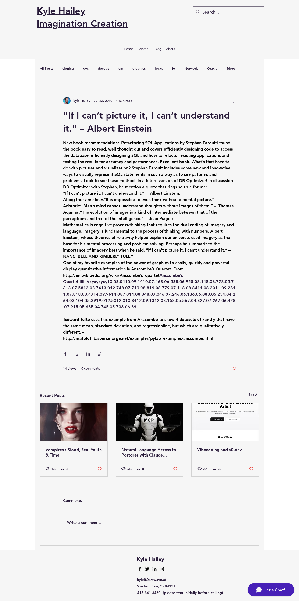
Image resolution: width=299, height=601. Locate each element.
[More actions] (233, 101)
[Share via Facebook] (65, 354)
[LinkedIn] (154, 569)
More (231, 68)
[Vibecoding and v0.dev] (225, 422)
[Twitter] (147, 569)
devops (103, 68)
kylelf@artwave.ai (151, 579)
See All (254, 394)
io (173, 68)
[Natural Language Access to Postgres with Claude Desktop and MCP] (149, 422)
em (120, 68)
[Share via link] (99, 354)
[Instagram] (161, 569)
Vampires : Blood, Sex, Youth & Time (74, 452)
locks (159, 68)
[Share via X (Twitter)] (77, 354)
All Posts (46, 68)
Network (191, 68)
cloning (68, 68)
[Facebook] (140, 569)
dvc (86, 68)
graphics (139, 68)
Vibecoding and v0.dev (219, 449)
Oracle (212, 68)
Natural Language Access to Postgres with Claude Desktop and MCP (148, 452)
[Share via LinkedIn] (88, 354)
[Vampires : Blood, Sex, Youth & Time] (73, 422)
